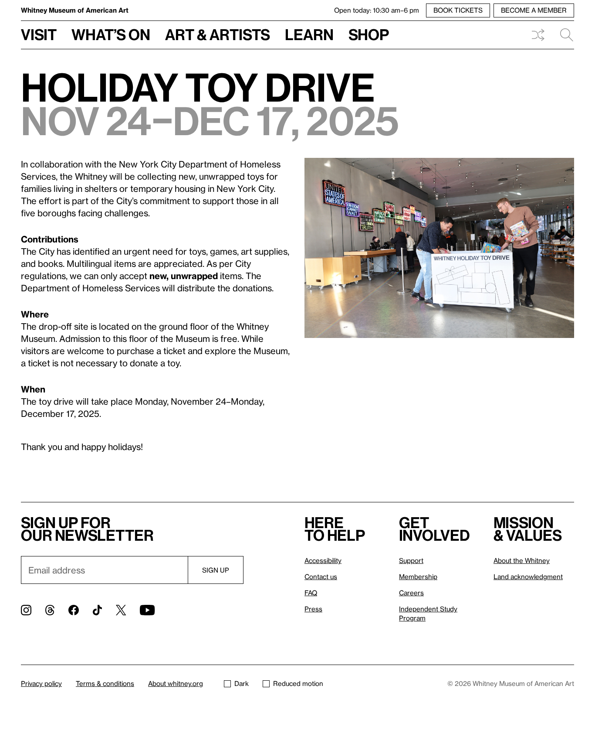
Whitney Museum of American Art (74, 10)
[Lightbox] (439, 248)
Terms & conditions (105, 683)
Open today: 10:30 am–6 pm (376, 10)
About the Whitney (522, 560)
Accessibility (322, 560)
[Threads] (49, 610)
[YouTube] (147, 610)
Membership (418, 576)
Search (563, 35)
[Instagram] (26, 610)
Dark (241, 683)
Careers (411, 593)
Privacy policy (41, 683)
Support (411, 560)
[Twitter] (121, 610)
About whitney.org (175, 683)
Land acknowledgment (528, 576)
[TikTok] (97, 610)
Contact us (320, 576)
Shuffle (538, 35)
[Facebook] (73, 610)
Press (313, 609)
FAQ (310, 593)
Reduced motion (298, 683)
